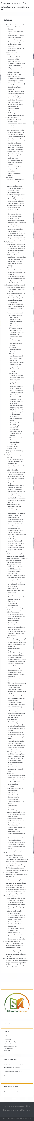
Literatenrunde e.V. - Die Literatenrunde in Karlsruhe (15, 5)
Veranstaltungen (9, 1024)
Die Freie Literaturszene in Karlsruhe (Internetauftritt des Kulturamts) (14, 1066)
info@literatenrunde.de (10, 1035)
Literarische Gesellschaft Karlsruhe (13, 1071)
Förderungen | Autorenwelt (11, 1092)
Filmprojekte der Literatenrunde (12, 1076)
